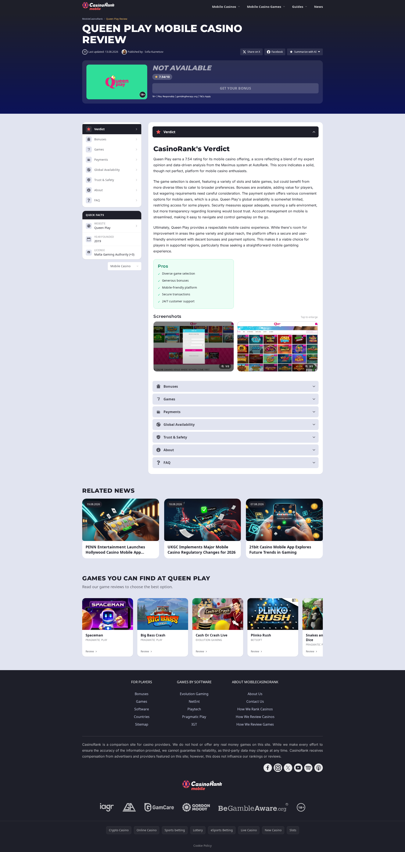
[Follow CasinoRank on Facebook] (268, 767)
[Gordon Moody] (196, 807)
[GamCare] (159, 807)
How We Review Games (255, 724)
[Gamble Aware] (253, 807)
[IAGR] (107, 807)
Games (141, 701)
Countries (142, 716)
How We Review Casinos (255, 716)
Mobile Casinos (224, 6)
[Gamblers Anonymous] (129, 807)
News (318, 6)
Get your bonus (235, 88)
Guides (297, 6)
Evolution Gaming (194, 694)
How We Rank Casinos (255, 709)
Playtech (194, 709)
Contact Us (255, 701)
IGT (194, 724)
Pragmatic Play (194, 716)
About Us (255, 694)
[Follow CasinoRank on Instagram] (278, 767)
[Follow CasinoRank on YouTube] (298, 767)
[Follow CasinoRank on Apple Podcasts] (318, 767)
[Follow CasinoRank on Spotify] (308, 767)
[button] (236, 131)
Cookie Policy (202, 846)
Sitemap (141, 724)
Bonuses (141, 694)
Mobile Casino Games (264, 6)
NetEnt (194, 701)
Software (141, 709)
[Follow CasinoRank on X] (288, 767)
